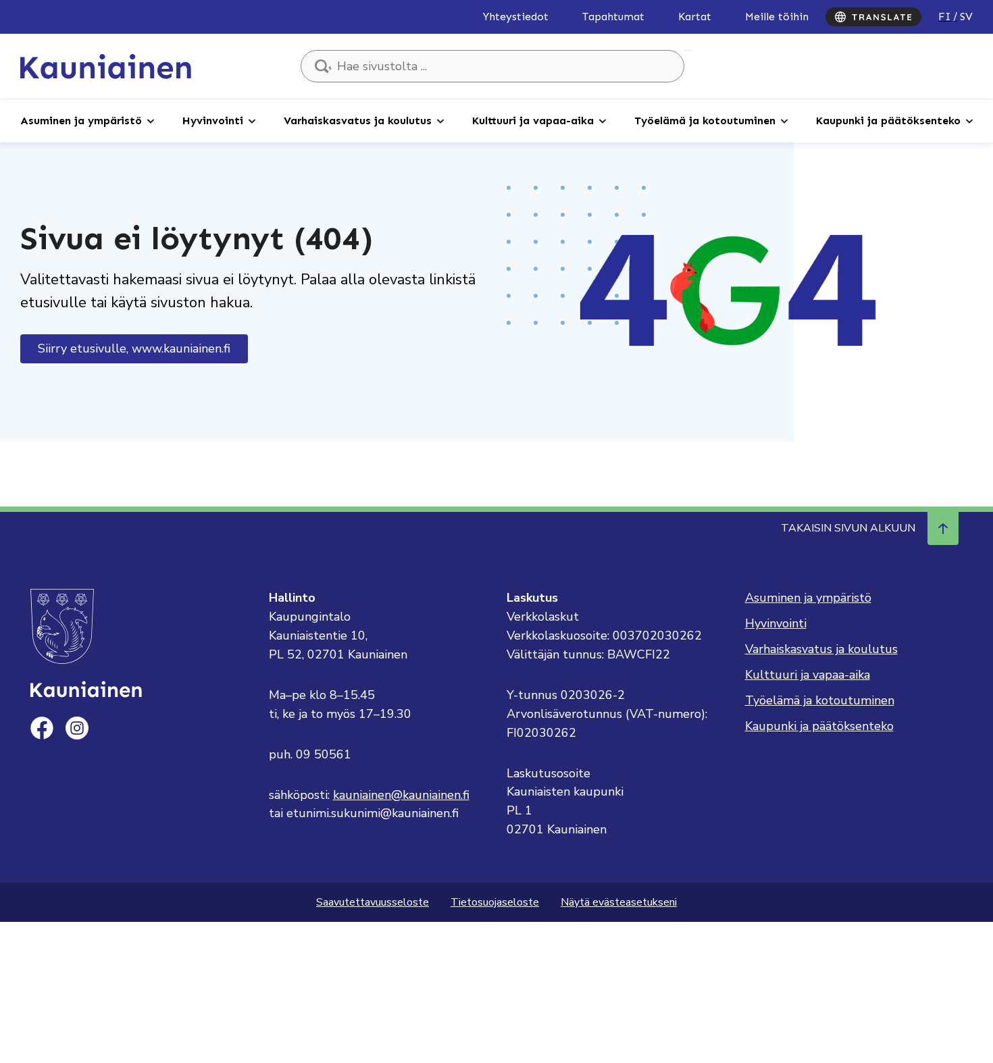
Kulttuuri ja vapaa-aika (533, 120)
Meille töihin (777, 16)
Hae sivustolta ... (688, 50)
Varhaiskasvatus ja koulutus (358, 120)
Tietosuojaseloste (495, 902)
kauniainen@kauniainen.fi (401, 795)
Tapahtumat (613, 16)
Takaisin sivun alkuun (848, 528)
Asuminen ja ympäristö (81, 120)
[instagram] (77, 728)
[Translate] (873, 16)
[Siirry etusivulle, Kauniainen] (105, 65)
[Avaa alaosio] (150, 120)
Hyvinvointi (212, 120)
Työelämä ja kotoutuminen (704, 120)
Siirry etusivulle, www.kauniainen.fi (134, 348)
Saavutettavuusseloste (372, 902)
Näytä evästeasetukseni (619, 902)
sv (966, 16)
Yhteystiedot (516, 16)
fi (944, 16)
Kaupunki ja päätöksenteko (888, 120)
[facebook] (41, 728)
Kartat (694, 16)
